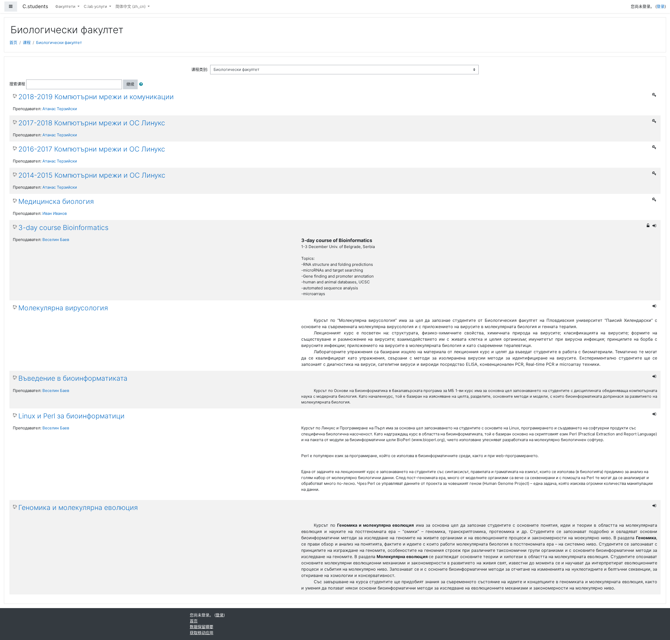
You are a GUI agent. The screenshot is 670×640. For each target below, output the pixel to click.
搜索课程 (17, 83)
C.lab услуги (96, 6)
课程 (27, 42)
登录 (661, 6)
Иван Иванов (54, 213)
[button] (142, 84)
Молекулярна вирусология (63, 308)
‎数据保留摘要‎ (201, 626)
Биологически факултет (59, 42)
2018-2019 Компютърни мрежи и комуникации (96, 97)
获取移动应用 (201, 632)
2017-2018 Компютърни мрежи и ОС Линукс (91, 123)
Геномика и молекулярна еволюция (78, 507)
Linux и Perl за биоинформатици (71, 416)
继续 (130, 84)
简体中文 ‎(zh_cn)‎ (131, 6)
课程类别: (199, 69)
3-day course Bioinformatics (63, 227)
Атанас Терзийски (59, 108)
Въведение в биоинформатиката (72, 378)
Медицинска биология (56, 201)
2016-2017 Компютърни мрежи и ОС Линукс (91, 149)
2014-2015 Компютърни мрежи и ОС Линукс (91, 175)
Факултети (65, 6)
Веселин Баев (55, 239)
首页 (13, 42)
